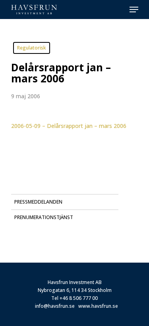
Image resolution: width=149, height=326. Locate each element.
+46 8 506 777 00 (79, 298)
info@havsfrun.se (55, 306)
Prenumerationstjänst (43, 217)
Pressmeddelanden (38, 201)
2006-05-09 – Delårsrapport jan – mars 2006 (68, 126)
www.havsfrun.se (98, 306)
